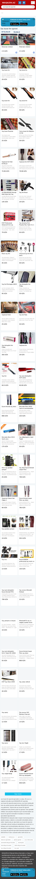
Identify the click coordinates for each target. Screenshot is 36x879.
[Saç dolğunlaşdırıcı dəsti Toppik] (26, 426)
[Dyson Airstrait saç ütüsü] (9, 396)
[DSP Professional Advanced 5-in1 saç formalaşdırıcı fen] (9, 212)
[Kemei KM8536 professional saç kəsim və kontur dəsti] (26, 548)
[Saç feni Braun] (26, 181)
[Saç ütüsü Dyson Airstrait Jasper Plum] (26, 457)
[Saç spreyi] (9, 701)
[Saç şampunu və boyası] (9, 610)
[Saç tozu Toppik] (26, 732)
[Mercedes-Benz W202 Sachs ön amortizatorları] (26, 396)
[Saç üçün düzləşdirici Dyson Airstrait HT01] (9, 579)
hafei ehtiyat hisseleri (20, 845)
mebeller (3, 837)
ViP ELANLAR (5, 32)
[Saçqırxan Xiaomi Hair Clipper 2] (9, 487)
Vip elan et (17, 32)
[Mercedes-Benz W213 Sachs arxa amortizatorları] (9, 426)
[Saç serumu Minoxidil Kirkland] (26, 579)
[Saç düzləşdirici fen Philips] (26, 273)
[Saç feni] (9, 365)
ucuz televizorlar (29, 839)
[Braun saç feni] (9, 243)
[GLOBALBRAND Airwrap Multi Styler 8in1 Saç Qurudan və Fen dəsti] (9, 181)
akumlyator (21, 842)
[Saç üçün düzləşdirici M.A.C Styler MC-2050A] (9, 640)
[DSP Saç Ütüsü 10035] (9, 671)
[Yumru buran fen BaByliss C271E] (26, 120)
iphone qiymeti (17, 839)
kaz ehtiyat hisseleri (6, 848)
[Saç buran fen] (9, 59)
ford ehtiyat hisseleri (6, 845)
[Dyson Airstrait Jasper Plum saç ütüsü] (26, 487)
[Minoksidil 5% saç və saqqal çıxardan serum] (26, 610)
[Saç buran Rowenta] (9, 120)
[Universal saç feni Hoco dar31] (26, 243)
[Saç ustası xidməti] (26, 671)
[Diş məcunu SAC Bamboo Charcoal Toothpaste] (26, 701)
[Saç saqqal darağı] (9, 763)
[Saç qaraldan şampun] (9, 518)
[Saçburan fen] (26, 334)
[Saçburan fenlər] (9, 304)
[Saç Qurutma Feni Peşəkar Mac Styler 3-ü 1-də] (26, 212)
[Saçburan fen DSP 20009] (26, 151)
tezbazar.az (12, 837)
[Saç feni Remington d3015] (9, 273)
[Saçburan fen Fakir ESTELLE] (9, 151)
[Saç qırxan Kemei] (26, 518)
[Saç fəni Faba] (26, 304)
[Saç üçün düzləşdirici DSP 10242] (26, 365)
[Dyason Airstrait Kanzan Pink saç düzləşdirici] (26, 763)
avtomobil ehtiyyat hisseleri (8, 842)
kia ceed (17, 848)
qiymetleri (20, 837)
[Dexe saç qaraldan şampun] (9, 457)
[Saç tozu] (9, 548)
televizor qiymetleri (6, 839)
